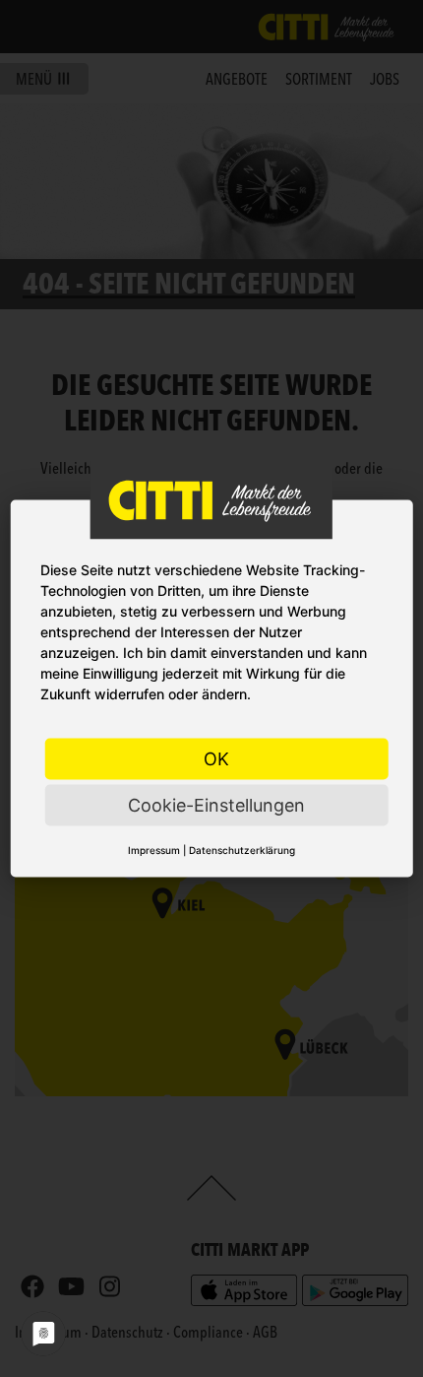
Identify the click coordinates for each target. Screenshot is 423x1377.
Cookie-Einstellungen (216, 805)
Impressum (154, 850)
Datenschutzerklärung (242, 850)
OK (216, 759)
